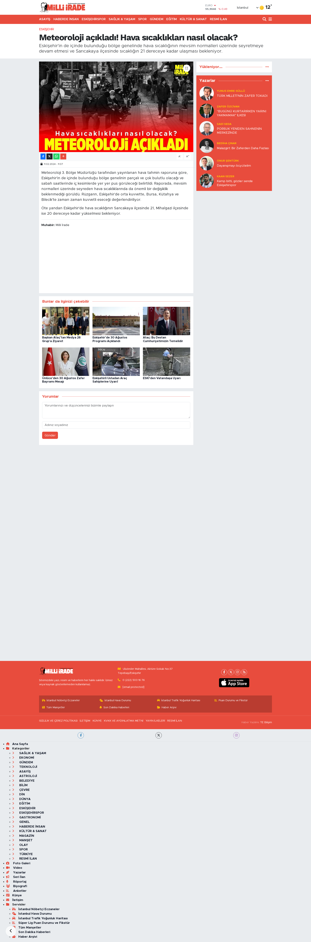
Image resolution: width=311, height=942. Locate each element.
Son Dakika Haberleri (116, 707)
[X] (231, 672)
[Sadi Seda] (206, 128)
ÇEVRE (24, 789)
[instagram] (236, 735)
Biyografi (19, 886)
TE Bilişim (266, 722)
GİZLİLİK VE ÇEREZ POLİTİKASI (58, 720)
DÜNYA (24, 799)
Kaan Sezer (225, 176)
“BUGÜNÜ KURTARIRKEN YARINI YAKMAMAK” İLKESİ (241, 113)
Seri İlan (18, 876)
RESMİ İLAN (218, 19)
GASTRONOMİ (29, 817)
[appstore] (234, 682)
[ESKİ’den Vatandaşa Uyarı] (166, 361)
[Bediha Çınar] (206, 145)
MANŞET (25, 840)
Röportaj (19, 881)
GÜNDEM (156, 19)
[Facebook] (224, 672)
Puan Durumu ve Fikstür (233, 700)
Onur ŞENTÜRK (228, 160)
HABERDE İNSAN (66, 19)
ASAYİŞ (44, 19)
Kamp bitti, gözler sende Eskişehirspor (235, 183)
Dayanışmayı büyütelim (234, 165)
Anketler (19, 890)
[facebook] (81, 735)
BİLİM (23, 785)
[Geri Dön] (10, 931)
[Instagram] (237, 672)
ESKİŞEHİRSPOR (94, 19)
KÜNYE (97, 720)
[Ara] (265, 19)
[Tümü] (267, 66)
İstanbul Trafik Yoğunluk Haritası (180, 700)
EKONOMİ (26, 757)
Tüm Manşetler (55, 707)
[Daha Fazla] (63, 156)
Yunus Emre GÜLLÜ (231, 91)
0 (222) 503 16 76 (134, 680)
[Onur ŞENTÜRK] (206, 163)
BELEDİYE (26, 780)
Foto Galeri (21, 863)
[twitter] (159, 735)
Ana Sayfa (20, 744)
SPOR (142, 19)
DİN (21, 794)
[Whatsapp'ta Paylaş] (56, 156)
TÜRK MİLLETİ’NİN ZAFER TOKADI (242, 95)
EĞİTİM (171, 19)
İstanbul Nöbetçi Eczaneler (63, 700)
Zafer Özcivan (228, 106)
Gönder (50, 435)
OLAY (23, 844)
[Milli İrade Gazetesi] (62, 7)
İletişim (17, 900)
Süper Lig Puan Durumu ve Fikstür (44, 922)
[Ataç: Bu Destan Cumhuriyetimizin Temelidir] (166, 320)
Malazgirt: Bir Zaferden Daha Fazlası (243, 148)
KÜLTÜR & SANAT (193, 19)
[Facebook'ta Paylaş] (43, 156)
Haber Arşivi (169, 707)
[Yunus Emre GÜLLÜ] (206, 93)
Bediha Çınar (226, 143)
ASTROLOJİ (27, 776)
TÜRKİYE (25, 854)
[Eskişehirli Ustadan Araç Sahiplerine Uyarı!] (116, 361)
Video (17, 867)
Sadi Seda (224, 124)
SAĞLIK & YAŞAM (122, 19)
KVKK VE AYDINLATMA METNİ (123, 720)
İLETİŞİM (85, 720)
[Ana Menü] (269, 19)
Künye (17, 895)
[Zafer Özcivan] (206, 110)
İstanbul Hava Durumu (118, 700)
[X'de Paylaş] (49, 156)
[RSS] (244, 672)
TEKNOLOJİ (27, 766)
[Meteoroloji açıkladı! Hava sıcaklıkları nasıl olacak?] (116, 107)
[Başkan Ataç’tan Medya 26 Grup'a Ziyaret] (65, 320)
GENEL (24, 821)
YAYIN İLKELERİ (155, 720)
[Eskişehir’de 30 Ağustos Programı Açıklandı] (116, 320)
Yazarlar (19, 872)
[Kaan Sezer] (206, 180)
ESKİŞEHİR (46, 29)
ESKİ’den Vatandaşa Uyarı (162, 378)
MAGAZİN (26, 835)
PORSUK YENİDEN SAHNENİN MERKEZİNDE (239, 130)
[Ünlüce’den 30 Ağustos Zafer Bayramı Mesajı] (65, 361)
